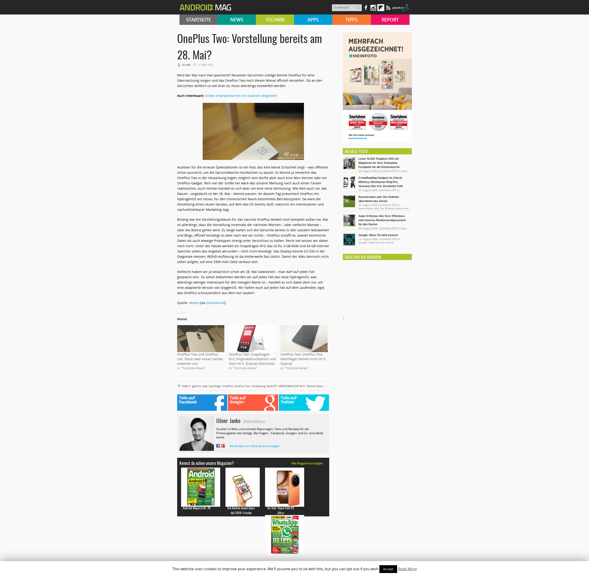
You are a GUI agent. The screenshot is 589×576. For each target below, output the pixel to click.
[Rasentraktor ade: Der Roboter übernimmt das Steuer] (349, 207)
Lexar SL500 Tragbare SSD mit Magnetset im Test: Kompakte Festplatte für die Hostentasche (379, 163)
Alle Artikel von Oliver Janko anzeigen (254, 446)
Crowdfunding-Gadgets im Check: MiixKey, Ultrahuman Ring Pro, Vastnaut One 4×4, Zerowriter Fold (380, 182)
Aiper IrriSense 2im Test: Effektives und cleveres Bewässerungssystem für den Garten (382, 220)
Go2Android (215, 303)
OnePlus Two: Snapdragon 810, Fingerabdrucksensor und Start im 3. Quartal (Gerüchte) (252, 359)
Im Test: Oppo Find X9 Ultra (280, 510)
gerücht (196, 386)
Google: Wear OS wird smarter (378, 235)
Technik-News (314, 386)
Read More (407, 568)
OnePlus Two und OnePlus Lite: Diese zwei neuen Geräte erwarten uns (200, 359)
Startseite (198, 20)
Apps (313, 20)
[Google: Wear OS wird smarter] (349, 245)
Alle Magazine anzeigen (307, 463)
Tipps (352, 20)
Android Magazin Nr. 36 (197, 507)
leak (204, 386)
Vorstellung (258, 386)
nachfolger (215, 386)
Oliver (186, 65)
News (236, 20)
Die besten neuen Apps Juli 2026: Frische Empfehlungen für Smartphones (241, 515)
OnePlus (228, 386)
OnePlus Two (242, 386)
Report (390, 20)
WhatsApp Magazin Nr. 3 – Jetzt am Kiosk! (280, 557)
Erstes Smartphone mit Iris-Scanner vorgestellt (241, 95)
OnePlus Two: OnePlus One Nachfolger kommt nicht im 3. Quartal (303, 359)
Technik (275, 20)
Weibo (194, 303)
